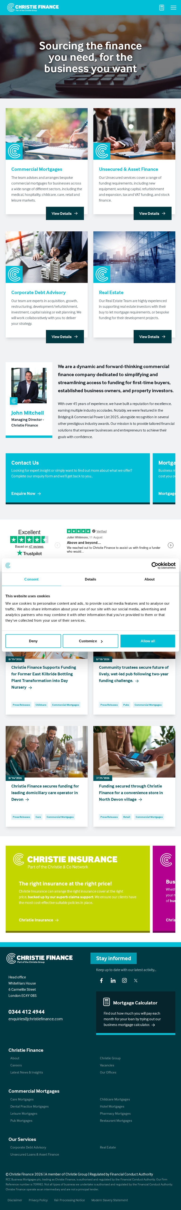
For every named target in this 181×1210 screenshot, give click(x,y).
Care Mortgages (21, 1099)
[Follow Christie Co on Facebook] (101, 980)
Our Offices (108, 1072)
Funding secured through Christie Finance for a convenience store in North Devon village (131, 792)
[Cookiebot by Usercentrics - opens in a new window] (155, 565)
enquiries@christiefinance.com (35, 1018)
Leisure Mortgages (23, 1113)
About (14, 1058)
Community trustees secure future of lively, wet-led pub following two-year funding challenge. (134, 673)
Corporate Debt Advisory (28, 1147)
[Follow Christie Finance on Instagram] (124, 980)
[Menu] (173, 7)
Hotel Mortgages (112, 1106)
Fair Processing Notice (69, 1200)
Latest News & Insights (26, 1072)
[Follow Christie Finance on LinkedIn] (113, 980)
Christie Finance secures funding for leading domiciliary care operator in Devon (45, 792)
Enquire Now (23, 493)
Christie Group (110, 1058)
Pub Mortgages (21, 1120)
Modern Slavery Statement (109, 1200)
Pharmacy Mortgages (115, 1113)
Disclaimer (15, 1200)
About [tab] (149, 579)
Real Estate (108, 1147)
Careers (16, 1065)
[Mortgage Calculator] (161, 7)
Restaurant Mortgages (116, 1120)
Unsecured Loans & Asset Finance (34, 1154)
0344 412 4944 (26, 1011)
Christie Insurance (36, 920)
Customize (88, 641)
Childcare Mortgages (115, 1099)
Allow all (148, 641)
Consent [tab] (31, 579)
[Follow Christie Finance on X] (135, 980)
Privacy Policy (38, 1200)
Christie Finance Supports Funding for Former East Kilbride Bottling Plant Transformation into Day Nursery (43, 677)
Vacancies (107, 1065)
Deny (33, 641)
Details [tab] (90, 579)
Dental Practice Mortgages (29, 1106)
